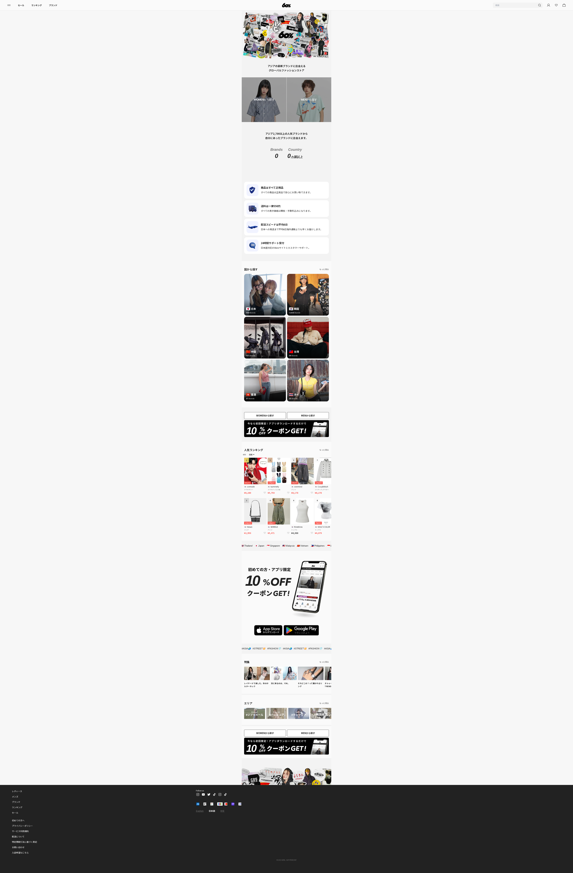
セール (21, 5)
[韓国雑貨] (320, 719)
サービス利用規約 (20, 837)
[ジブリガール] (254, 719)
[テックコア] (298, 719)
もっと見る (324, 275)
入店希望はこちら (20, 859)
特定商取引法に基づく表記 (24, 848)
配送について (18, 843)
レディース (17, 797)
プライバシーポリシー (22, 832)
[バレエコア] (276, 719)
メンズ (15, 803)
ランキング (36, 5)
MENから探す (308, 422)
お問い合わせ (18, 853)
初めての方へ (18, 826)
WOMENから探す (265, 422)
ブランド (53, 5)
